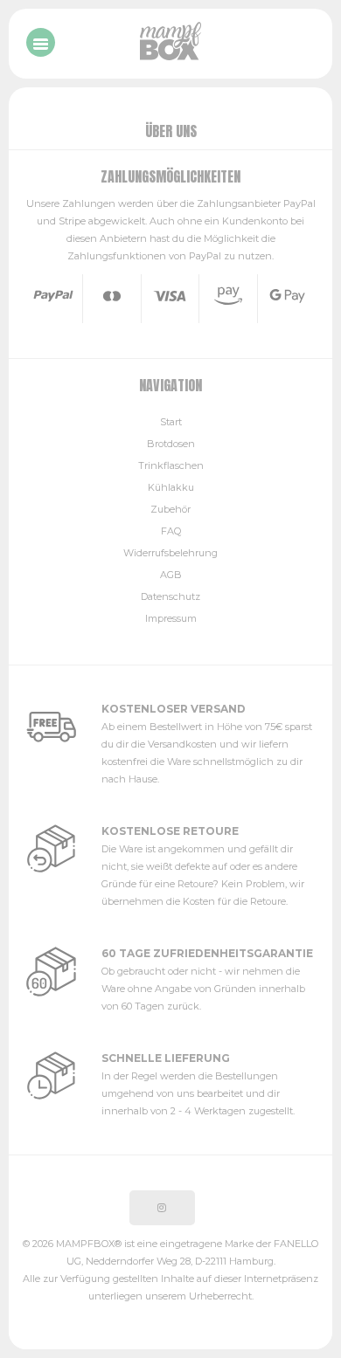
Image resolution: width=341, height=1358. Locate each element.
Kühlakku (171, 487)
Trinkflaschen (171, 465)
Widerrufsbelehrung (170, 553)
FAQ (171, 531)
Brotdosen (171, 444)
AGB (171, 575)
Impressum (171, 618)
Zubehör (170, 509)
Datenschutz (170, 596)
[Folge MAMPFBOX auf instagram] (162, 1207)
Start (171, 422)
